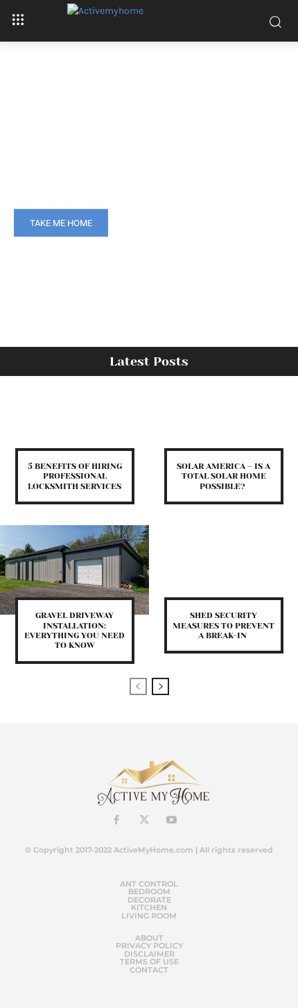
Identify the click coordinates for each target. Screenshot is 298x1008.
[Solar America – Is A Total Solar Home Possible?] (223, 420)
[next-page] (160, 686)
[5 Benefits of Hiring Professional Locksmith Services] (74, 420)
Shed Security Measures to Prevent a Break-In (223, 625)
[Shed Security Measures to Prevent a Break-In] (223, 570)
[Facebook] (116, 820)
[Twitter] (144, 820)
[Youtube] (171, 820)
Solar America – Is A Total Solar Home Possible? (223, 476)
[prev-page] (138, 686)
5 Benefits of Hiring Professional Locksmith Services (75, 476)
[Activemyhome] (149, 20)
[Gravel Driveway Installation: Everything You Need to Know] (74, 570)
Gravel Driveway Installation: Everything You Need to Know (74, 630)
